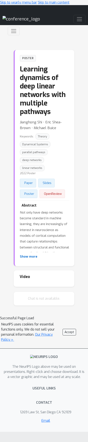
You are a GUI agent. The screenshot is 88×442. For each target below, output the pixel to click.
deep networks (32, 160)
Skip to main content (53, 2)
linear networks (32, 168)
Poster (29, 194)
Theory (42, 136)
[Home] (21, 19)
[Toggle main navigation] (79, 19)
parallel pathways (33, 152)
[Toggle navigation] (14, 31)
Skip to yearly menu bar (18, 2)
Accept (69, 332)
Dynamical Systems (35, 144)
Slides (47, 183)
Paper (28, 183)
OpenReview (53, 194)
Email (45, 420)
